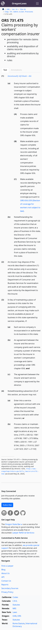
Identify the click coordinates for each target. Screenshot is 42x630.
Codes (15, 597)
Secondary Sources (9, 588)
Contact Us (6, 581)
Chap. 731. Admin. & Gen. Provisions (19, 12)
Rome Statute (19, 623)
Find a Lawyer (7, 566)
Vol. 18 (14, 9)
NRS (14, 608)
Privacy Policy (7, 592)
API (2, 577)
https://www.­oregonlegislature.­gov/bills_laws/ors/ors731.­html (20, 471)
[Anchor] (33, 76)
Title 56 (23, 9)
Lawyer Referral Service (22, 532)
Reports (4, 584)
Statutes (16, 604)
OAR (14, 616)
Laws (15, 612)
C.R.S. (15, 601)
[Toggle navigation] (37, 3)
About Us (5, 573)
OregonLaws (19, 3)
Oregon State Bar (13, 524)
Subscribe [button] (7, 505)
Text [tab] (5, 70)
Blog (3, 569)
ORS (8, 9)
